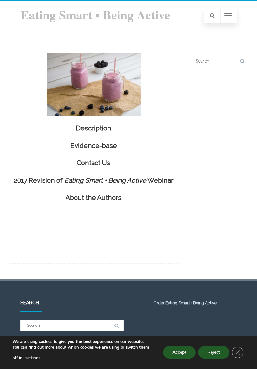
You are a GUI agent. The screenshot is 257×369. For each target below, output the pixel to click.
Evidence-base (94, 145)
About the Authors (94, 197)
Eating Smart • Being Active (95, 14)
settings (32, 358)
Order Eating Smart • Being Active (185, 303)
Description (93, 128)
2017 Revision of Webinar (94, 180)
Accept (179, 352)
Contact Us (93, 163)
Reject (213, 352)
